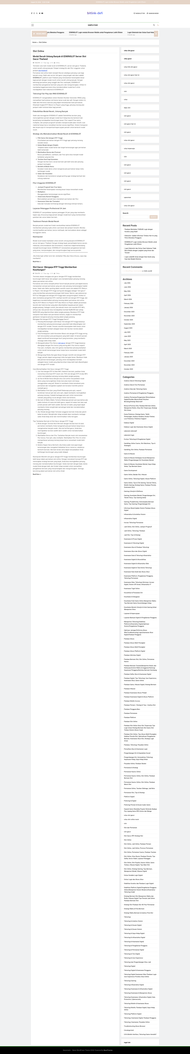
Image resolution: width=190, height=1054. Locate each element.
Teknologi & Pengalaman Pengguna (135, 946)
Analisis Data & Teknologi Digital (135, 381)
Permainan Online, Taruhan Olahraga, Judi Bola (139, 788)
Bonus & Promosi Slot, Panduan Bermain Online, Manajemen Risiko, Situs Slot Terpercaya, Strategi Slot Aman (140, 408)
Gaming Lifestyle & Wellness (133, 491)
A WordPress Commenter (133, 271)
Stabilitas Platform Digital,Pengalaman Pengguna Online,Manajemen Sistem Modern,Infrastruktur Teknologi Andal (140, 890)
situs (125, 99)
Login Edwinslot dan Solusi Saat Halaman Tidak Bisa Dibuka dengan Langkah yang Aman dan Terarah (112, 2)
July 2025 (127, 332)
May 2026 (127, 291)
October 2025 (128, 320)
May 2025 (127, 340)
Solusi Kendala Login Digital (133, 875)
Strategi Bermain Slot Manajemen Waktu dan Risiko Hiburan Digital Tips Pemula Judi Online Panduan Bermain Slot (139, 898)
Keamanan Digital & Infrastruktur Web (136, 563)
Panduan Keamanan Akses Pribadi (135, 693)
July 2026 (127, 283)
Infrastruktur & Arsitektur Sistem (134, 514)
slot (125, 91)
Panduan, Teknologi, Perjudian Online (136, 745)
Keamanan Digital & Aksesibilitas (135, 559)
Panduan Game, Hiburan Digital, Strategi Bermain (140, 684)
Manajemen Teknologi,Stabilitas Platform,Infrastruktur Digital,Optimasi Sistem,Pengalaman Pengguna (136, 624)
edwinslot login (129, 435)
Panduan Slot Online (130, 721)
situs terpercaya (129, 148)
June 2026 (127, 287)
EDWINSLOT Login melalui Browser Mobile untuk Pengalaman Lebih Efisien (61, 32)
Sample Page (93, 25)
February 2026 (128, 303)
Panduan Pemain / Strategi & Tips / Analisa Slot (140, 705)
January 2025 (128, 357)
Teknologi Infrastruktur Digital (134, 985)
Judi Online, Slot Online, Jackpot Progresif (138, 527)
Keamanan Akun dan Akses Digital (135, 551)
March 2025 (128, 348)
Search (125, 213)
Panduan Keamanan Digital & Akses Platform (139, 697)
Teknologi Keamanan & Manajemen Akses (138, 993)
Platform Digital (129, 797)
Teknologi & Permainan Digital (134, 950)
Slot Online (127, 840)
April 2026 (127, 295)
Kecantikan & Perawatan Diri (133, 593)
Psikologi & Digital (130, 801)
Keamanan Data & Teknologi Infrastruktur (137, 555)
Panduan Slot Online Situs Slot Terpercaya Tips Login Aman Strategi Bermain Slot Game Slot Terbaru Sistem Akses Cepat (139, 728)
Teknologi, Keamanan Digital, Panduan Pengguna (140, 1018)
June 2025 (127, 336)
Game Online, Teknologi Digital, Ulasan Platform (140, 479)
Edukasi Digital (129, 423)
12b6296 (37, 63)
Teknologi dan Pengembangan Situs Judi (137, 962)
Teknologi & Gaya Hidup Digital (134, 933)
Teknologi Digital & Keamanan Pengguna (137, 970)
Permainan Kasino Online (132, 772)
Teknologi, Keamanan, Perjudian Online (137, 1022)
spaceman (127, 197)
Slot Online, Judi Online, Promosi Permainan (138, 848)
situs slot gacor (129, 83)
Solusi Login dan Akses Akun (133, 879)
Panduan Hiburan (129, 689)
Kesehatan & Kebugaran (132, 597)
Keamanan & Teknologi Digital (134, 543)
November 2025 (129, 316)
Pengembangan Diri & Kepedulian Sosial (137, 753)
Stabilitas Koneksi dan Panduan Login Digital (139, 883)
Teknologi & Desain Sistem (133, 929)
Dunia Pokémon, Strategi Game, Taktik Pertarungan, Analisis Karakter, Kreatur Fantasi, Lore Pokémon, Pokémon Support (139, 416)
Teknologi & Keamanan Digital (134, 942)
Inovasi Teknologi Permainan (133, 522)
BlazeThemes (108, 1050)
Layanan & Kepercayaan (132, 613)
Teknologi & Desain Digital (133, 925)
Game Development (130, 470)
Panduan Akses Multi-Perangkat (134, 647)
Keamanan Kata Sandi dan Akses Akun (137, 572)
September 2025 (129, 324)
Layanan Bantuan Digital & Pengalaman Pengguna (140, 618)
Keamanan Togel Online (132, 588)
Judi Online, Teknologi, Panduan (134, 531)
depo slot (127, 108)
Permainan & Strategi (131, 768)
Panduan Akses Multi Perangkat (134, 643)
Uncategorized (129, 1030)
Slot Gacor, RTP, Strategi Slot (133, 836)
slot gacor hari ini (130, 124)
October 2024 (128, 369)
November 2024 (129, 365)
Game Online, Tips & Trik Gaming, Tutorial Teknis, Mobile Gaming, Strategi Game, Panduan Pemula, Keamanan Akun (140, 485)
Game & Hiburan (129, 454)
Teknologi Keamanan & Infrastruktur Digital (138, 989)
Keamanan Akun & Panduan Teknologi (136, 547)
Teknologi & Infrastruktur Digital (134, 937)
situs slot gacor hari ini (131, 75)
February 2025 (128, 353)
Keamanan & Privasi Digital (133, 539)
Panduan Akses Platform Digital (134, 651)
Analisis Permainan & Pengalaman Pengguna (138, 393)
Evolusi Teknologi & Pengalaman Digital (137, 439)
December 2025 (129, 312)
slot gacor (61, 343)
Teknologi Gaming (130, 981)
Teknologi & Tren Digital (132, 954)
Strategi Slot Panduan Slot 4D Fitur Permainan (139, 905)
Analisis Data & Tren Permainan (134, 385)
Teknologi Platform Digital (132, 1014)
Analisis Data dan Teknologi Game (135, 389)
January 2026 (128, 307)
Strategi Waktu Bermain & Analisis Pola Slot (138, 913)
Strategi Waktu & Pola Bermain (134, 909)
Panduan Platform (130, 717)
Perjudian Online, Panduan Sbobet (135, 763)
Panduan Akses (129, 639)
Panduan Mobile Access (132, 701)
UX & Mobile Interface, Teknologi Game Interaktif (140, 1034)
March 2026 (128, 299)
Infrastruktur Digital (130, 518)
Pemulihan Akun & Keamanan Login (135, 749)
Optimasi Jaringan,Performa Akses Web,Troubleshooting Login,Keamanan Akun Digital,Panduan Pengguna (138, 632)
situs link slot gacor (130, 67)
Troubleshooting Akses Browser (134, 1026)
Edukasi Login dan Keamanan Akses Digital (138, 427)
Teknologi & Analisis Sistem (133, 921)
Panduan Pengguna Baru (132, 709)
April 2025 (127, 344)
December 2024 (129, 361)
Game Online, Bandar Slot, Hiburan (135, 474)
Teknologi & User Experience (133, 958)
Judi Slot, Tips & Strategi (132, 535)
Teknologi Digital (129, 966)
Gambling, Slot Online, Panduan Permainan (138, 450)
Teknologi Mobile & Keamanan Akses (136, 1003)
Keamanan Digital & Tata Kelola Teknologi (138, 568)
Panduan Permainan (130, 713)
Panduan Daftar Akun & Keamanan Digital (137, 674)
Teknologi (127, 917)
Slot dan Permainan (130, 828)
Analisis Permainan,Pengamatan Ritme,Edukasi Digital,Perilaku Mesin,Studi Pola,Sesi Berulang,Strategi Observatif (139, 399)
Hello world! (148, 271)
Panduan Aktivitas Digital (132, 655)
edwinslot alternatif (130, 431)
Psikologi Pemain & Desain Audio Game (137, 805)
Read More (36, 261)
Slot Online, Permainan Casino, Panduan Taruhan (140, 852)
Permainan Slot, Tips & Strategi (134, 792)
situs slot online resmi (131, 819)
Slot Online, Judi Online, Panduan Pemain (137, 844)
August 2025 (128, 328)
